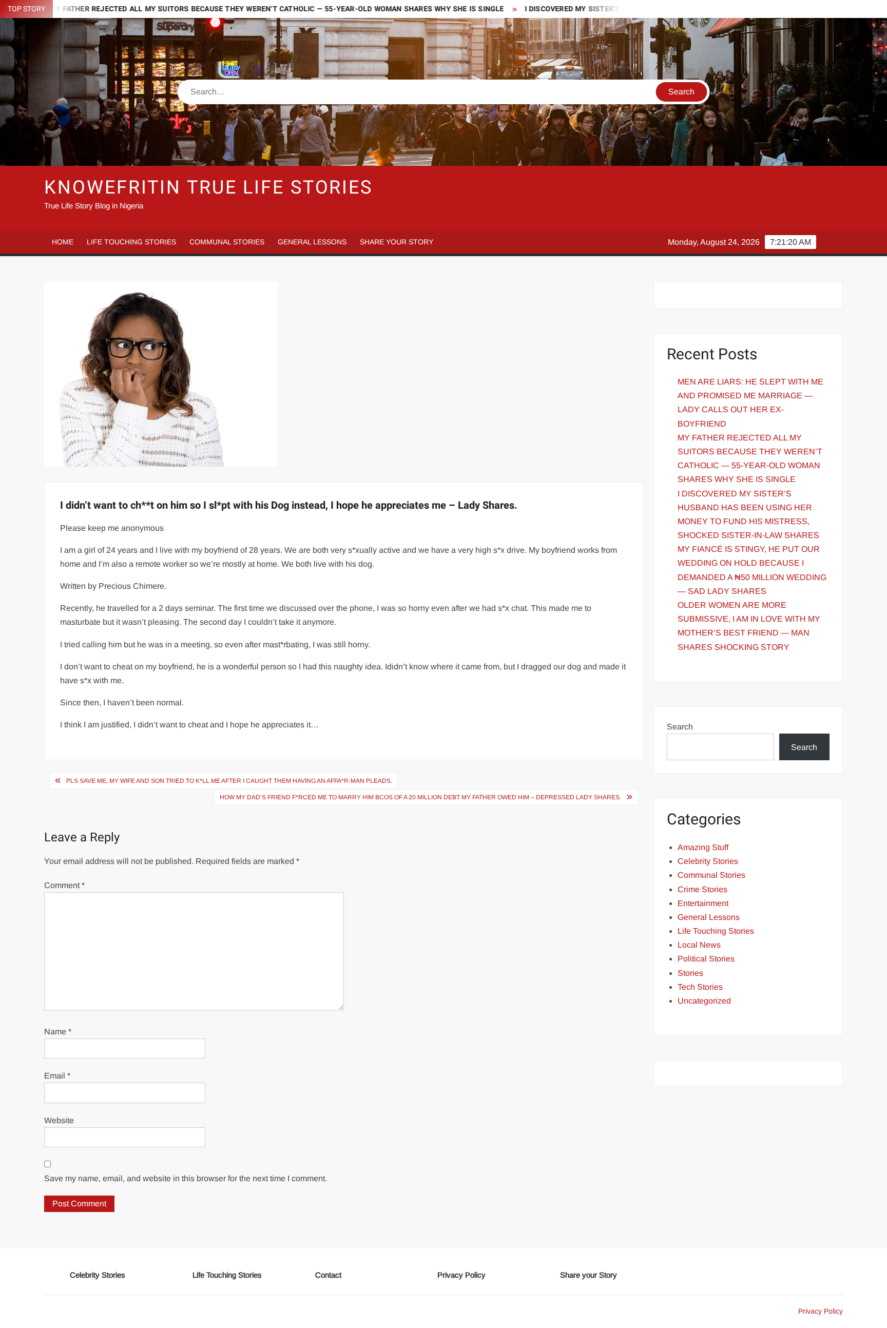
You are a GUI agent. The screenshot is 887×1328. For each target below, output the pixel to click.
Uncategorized (704, 1000)
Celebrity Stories (708, 861)
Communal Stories (226, 242)
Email (57, 1075)
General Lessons (312, 242)
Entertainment (703, 903)
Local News (699, 944)
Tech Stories (700, 987)
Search (680, 726)
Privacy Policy (461, 1275)
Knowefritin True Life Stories (208, 187)
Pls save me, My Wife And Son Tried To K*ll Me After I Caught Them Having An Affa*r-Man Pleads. (229, 780)
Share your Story (396, 242)
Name (57, 1031)
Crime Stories (702, 889)
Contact (328, 1275)
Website (59, 1120)
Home (62, 242)
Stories (690, 973)
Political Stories (706, 958)
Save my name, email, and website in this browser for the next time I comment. (185, 1178)
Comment (64, 885)
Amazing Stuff (703, 847)
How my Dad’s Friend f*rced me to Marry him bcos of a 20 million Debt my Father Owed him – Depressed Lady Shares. (420, 797)
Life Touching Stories (131, 242)
